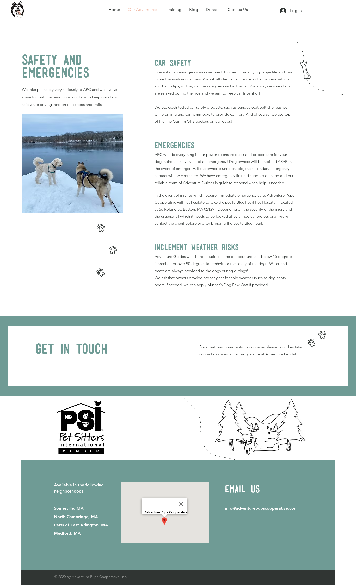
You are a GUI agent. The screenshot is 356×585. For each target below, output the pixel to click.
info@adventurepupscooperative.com (261, 508)
